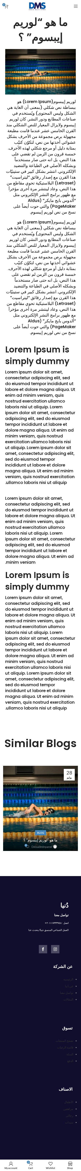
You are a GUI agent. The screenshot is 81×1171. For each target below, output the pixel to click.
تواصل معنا (66, 992)
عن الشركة (63, 966)
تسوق (67, 1028)
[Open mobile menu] (76, 6)
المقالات (68, 999)
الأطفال (68, 1102)
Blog (40, 832)
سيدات (69, 1122)
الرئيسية (68, 979)
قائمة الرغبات (65, 1047)
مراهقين (68, 1109)
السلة (69, 1054)
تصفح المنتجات (64, 1040)
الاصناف (66, 1089)
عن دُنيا (69, 986)
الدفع (70, 1061)
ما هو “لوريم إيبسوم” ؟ (40, 840)
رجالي (69, 1115)
